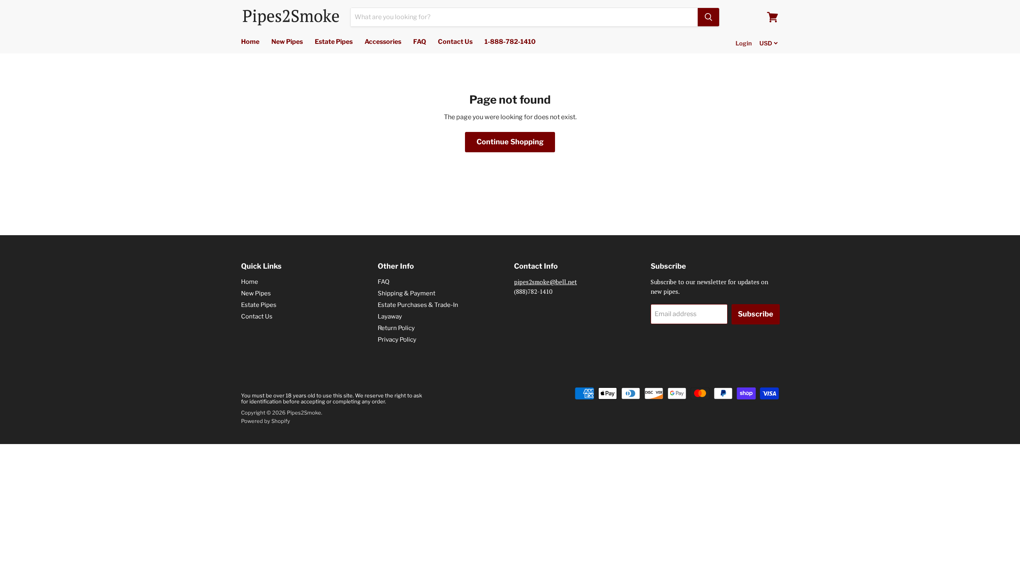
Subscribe (755, 314)
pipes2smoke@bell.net (545, 282)
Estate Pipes (334, 41)
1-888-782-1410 (510, 41)
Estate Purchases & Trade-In (418, 305)
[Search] (708, 17)
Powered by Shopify (265, 421)
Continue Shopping (510, 142)
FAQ (419, 41)
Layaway (390, 316)
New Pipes (287, 41)
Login (744, 43)
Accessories (383, 41)
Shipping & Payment (406, 293)
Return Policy (396, 328)
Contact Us (455, 41)
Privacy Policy (397, 339)
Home (250, 41)
